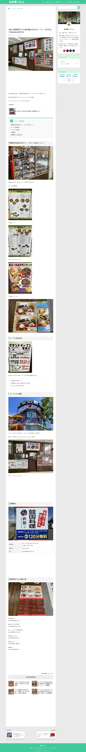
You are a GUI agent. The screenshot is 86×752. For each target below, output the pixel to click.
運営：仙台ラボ (53, 748)
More (69, 79)
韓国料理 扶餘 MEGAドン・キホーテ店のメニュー (22, 124)
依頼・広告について (45, 748)
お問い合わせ (76, 1)
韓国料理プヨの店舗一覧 (16, 134)
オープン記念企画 (15, 127)
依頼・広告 (69, 1)
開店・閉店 (58, 1)
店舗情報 (13, 132)
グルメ (52, 1)
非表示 (21, 121)
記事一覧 (48, 1)
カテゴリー (62, 61)
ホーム (43, 1)
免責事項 (31, 748)
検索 (78, 7)
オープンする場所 (15, 129)
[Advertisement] (30, 18)
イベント (64, 1)
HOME (44, 745)
